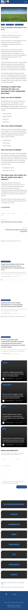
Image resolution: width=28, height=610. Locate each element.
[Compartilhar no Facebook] (2, 211)
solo (2, 215)
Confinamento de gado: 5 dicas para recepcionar (16, 230)
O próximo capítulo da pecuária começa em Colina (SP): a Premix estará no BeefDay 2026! (13, 374)
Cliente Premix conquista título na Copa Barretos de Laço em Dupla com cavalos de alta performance (13, 440)
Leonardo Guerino (7, 276)
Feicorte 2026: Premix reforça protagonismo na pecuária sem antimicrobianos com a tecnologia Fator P (13, 417)
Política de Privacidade (14, 606)
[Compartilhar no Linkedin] (6, 211)
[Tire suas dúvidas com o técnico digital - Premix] (14, 587)
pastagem (3, 213)
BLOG (3, 24)
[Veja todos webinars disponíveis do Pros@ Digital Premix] (14, 583)
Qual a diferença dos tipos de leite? (11, 222)
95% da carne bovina (15, 35)
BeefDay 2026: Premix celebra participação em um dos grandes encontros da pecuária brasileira (12, 304)
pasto (8, 213)
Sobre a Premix (11, 605)
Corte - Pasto (9, 24)
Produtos (18, 605)
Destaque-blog (6, 261)
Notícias (5, 362)
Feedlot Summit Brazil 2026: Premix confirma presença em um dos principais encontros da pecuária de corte (12, 266)
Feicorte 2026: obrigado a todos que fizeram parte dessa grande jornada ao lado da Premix (12, 396)
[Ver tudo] (14, 504)
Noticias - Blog (19, 24)
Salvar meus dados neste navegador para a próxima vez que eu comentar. (13, 482)
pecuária (13, 213)
